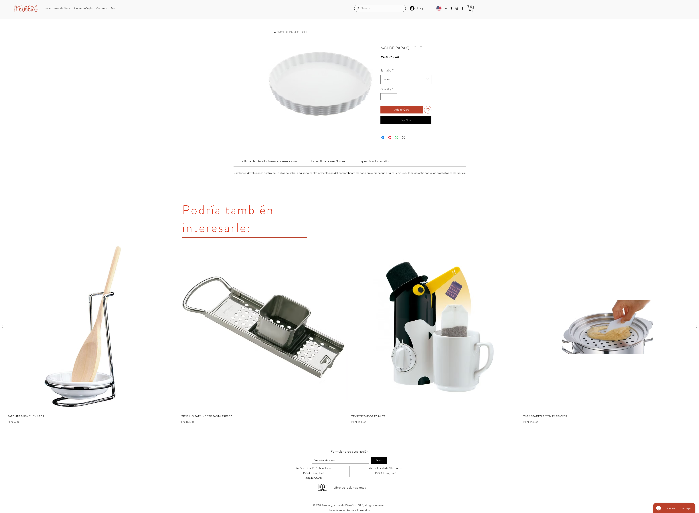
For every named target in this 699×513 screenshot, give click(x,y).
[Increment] (394, 96)
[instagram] (457, 8)
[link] (268, 161)
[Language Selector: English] (441, 8)
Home (272, 32)
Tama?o (387, 70)
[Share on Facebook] (383, 137)
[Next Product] (697, 327)
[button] (62, 8)
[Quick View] (91, 327)
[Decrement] (383, 96)
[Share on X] (403, 137)
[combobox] (405, 79)
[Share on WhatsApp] (396, 137)
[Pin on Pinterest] (390, 137)
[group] (349, 343)
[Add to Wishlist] (428, 109)
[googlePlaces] (451, 8)
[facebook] (462, 8)
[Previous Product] (2, 327)
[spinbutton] (389, 96)
